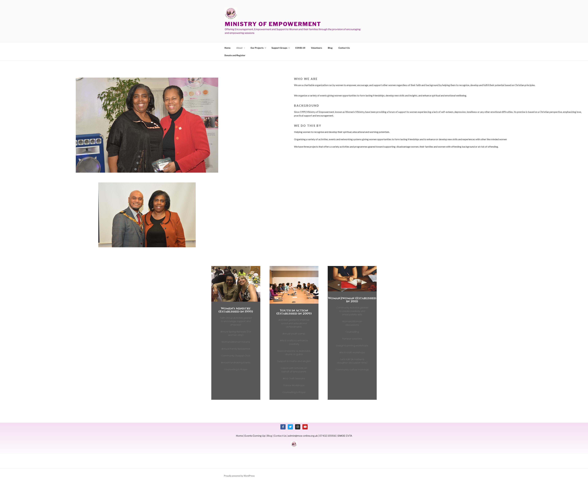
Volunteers (316, 48)
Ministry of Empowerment (273, 24)
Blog (330, 48)
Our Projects (257, 48)
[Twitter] (290, 426)
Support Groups (279, 48)
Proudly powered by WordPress (239, 475)
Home (227, 48)
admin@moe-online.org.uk (303, 435)
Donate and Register (234, 55)
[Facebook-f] (283, 426)
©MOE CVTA (345, 435)
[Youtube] (305, 426)
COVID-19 (300, 48)
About (239, 48)
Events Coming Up (255, 435)
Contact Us (344, 48)
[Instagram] (297, 426)
